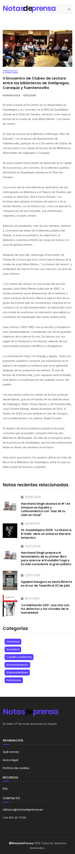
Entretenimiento (17, 665)
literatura (10, 72)
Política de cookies (16, 768)
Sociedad (12, 649)
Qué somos (11, 752)
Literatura (12, 641)
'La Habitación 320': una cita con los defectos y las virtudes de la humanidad (45, 609)
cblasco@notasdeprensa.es (23, 810)
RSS (5, 789)
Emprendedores (17, 672)
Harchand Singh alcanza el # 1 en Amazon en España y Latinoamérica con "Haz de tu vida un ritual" (45, 509)
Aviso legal (10, 760)
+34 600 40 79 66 (14, 818)
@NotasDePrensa (21, 843)
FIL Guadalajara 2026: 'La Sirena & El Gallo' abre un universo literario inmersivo (46, 534)
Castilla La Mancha (19, 657)
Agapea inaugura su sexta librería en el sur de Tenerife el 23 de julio (46, 584)
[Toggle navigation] (69, 9)
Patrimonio (13, 680)
